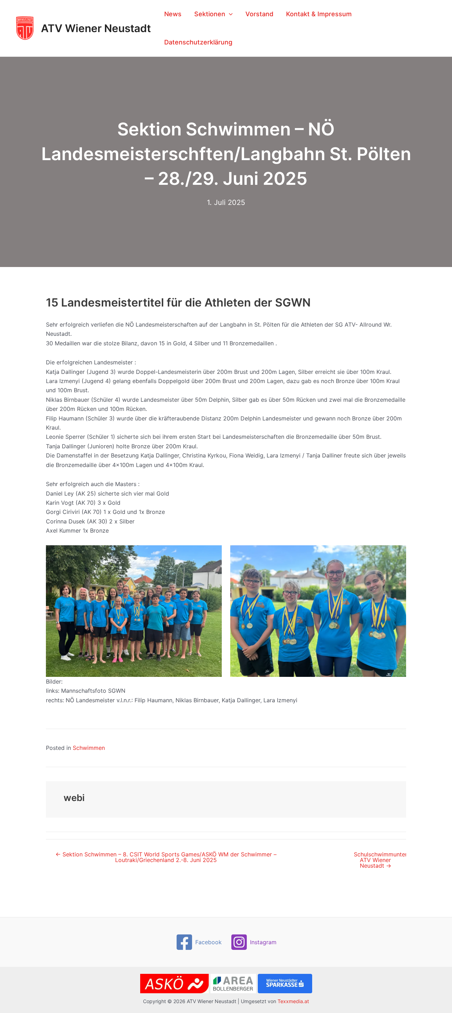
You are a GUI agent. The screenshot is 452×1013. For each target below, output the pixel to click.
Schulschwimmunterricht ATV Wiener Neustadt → (379, 859)
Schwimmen (89, 747)
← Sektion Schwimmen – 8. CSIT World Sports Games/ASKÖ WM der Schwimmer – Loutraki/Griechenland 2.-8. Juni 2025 (165, 857)
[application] (229, 14)
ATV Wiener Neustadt (96, 28)
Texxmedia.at (293, 1001)
